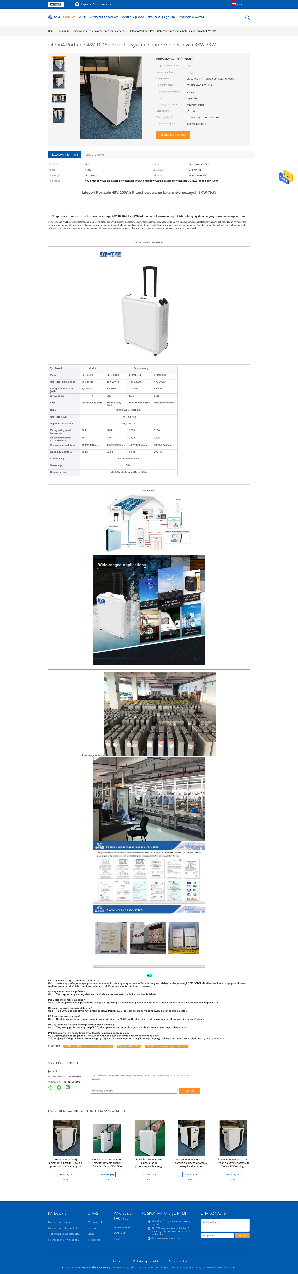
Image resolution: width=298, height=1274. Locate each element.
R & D (117, 1238)
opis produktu (95, 154)
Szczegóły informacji (65, 154)
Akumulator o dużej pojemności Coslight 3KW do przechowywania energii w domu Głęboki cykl (65, 1164)
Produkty (69, 17)
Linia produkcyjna (123, 1226)
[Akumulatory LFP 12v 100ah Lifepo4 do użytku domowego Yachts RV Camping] (233, 1137)
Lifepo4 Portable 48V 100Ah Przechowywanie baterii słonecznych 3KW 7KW (173, 31)
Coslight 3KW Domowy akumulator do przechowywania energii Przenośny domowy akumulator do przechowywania (149, 1168)
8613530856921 (72, 1081)
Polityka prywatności (145, 1261)
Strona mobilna (178, 1261)
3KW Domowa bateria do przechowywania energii (88, 1046)
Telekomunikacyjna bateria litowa (65, 1233)
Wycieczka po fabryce (104, 17)
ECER (233, 1267)
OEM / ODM (120, 1232)
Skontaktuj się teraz (173, 135)
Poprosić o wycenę (192, 17)
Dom (57, 17)
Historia (92, 1227)
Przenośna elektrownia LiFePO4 (64, 1239)
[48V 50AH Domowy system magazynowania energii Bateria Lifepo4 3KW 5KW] (108, 1137)
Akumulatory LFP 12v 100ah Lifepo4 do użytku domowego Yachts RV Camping (232, 1163)
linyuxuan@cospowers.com (96, 4)
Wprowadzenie (95, 1222)
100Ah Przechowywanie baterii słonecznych (166, 1046)
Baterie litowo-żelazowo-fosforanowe (67, 1227)
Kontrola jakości (133, 17)
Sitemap (117, 1261)
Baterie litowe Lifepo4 (59, 1222)
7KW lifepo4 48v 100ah (129, 1046)
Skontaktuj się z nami (162, 17)
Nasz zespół (94, 1239)
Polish (238, 4)
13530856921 (76, 1076)
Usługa (91, 1233)
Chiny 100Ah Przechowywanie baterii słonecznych (87, 1267)
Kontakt (189, 1090)
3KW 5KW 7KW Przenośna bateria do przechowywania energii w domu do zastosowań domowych (191, 1164)
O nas (83, 17)
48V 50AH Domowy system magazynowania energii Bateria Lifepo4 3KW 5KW (107, 1163)
